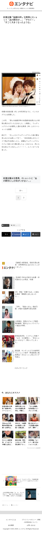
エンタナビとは (11, 519)
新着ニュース (16, 225)
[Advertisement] (21, 46)
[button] (35, 234)
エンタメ (6, 225)
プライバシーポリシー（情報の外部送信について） (31, 521)
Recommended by (31, 448)
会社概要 (11, 525)
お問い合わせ (31, 525)
